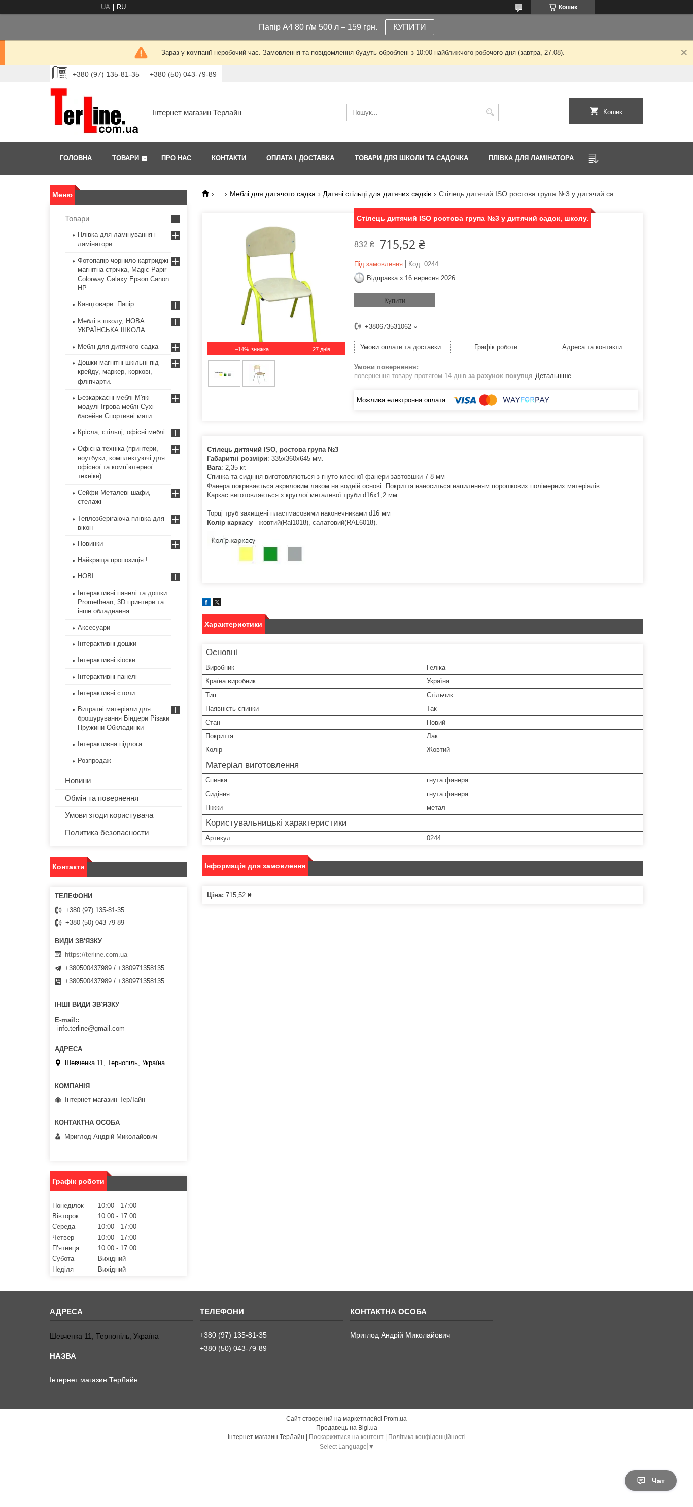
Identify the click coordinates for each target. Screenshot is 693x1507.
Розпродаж (94, 760)
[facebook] (206, 604)
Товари (125, 158)
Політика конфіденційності (427, 1437)
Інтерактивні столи (106, 693)
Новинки (90, 543)
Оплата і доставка (300, 158)
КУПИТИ (409, 27)
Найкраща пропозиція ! (113, 560)
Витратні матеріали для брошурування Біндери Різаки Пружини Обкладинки (123, 718)
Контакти (229, 158)
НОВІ (86, 576)
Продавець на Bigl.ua (346, 1427)
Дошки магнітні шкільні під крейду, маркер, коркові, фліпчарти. (118, 372)
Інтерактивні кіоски (106, 660)
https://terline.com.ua (96, 954)
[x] (217, 604)
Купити (394, 300)
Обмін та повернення (101, 798)
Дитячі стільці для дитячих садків (377, 194)
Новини (78, 780)
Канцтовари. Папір (106, 304)
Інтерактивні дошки (107, 643)
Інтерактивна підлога (110, 744)
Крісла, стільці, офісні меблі (121, 432)
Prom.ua (395, 1418)
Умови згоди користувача (109, 815)
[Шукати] (490, 112)
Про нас (176, 158)
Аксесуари (94, 627)
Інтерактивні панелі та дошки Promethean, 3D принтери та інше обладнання (122, 602)
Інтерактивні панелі (107, 676)
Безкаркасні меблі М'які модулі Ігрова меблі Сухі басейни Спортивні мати (116, 407)
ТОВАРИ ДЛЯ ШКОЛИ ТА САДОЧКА (411, 158)
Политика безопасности (107, 832)
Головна (76, 158)
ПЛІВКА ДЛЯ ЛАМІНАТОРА (531, 158)
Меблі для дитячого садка (273, 194)
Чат (658, 1481)
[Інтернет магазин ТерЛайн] (95, 112)
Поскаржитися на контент (346, 1437)
